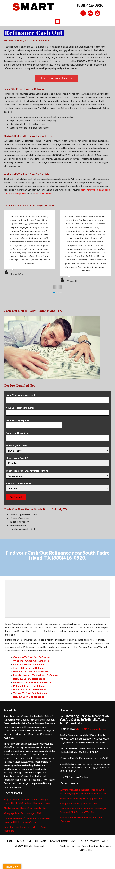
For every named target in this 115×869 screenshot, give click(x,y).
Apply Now (92, 840)
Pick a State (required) (18, 483)
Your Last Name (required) (20, 407)
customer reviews (43, 193)
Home (11, 840)
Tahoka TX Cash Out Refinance (30, 693)
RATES (104, 840)
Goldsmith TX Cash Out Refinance (32, 682)
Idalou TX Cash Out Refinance (29, 689)
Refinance (41, 840)
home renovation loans (92, 189)
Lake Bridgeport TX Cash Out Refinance (35, 675)
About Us (76, 840)
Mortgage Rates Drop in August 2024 (23, 813)
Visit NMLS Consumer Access (90, 729)
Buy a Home (24, 840)
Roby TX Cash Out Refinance (29, 678)
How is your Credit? (17, 458)
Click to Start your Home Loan (56, 78)
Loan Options (59, 840)
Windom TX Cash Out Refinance (31, 660)
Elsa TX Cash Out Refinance (28, 664)
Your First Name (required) (21, 395)
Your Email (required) (17, 432)
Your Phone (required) (18, 420)
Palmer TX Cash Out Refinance (30, 685)
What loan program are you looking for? (28, 470)
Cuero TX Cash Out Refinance (29, 667)
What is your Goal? (16, 445)
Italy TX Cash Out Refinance (28, 696)
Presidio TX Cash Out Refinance (31, 671)
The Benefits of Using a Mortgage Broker (25, 808)
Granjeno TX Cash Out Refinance (31, 657)
